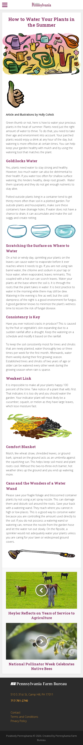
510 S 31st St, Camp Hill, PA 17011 (32, 694)
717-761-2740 (19, 700)
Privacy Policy (19, 721)
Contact (15, 712)
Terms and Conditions (24, 717)
